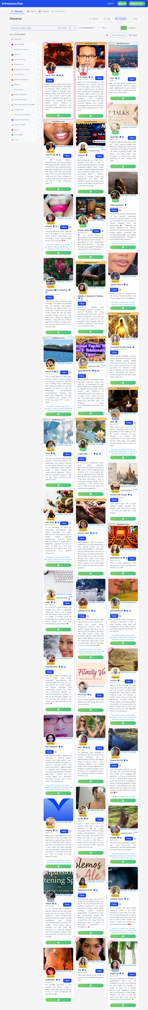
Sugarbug (114, 973)
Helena (48, 904)
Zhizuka (48, 226)
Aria (80, 970)
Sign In (111, 3)
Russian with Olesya (118, 495)
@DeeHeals (49, 525)
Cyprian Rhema (116, 284)
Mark (112, 422)
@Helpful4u (49, 982)
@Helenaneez (49, 906)
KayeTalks (114, 137)
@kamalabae (114, 840)
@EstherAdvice (50, 669)
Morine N (49, 372)
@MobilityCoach (83, 300)
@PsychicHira (82, 373)
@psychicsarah (51, 77)
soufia (80, 819)
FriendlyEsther (51, 667)
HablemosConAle (85, 890)
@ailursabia (81, 750)
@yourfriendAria (83, 972)
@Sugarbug (114, 976)
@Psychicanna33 (50, 455)
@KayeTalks (114, 139)
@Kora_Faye (82, 697)
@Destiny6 (48, 833)
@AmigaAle (81, 892)
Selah (47, 602)
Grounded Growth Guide (121, 347)
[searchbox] (112, 28)
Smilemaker (50, 980)
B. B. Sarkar (83, 77)
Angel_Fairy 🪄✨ (85, 454)
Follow (50, 81)
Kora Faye (82, 694)
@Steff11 (113, 80)
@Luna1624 (49, 605)
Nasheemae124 (116, 611)
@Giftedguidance (116, 207)
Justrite (113, 680)
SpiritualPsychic (85, 371)
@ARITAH (81, 613)
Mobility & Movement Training (90, 296)
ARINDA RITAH (84, 611)
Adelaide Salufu (117, 899)
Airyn (80, 747)
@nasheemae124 (115, 613)
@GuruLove (114, 424)
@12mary (48, 749)
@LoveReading (83, 232)
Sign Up (122, 3)
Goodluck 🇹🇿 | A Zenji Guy (56, 290)
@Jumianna (49, 157)
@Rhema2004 (115, 287)
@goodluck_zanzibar (52, 294)
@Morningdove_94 (116, 762)
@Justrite (113, 683)
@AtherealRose (115, 560)
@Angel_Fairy (82, 456)
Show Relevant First (119, 35)
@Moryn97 (48, 374)
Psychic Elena (84, 230)
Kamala (113, 838)
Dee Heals (49, 522)
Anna (47, 453)
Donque (81, 155)
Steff (112, 78)
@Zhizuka (48, 228)
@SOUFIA (81, 821)
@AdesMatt (114, 901)
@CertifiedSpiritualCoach (118, 349)
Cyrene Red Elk (116, 760)
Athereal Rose (116, 558)
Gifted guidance (117, 205)
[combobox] (109, 28)
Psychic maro (84, 533)
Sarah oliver (51, 75)
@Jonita (80, 157)
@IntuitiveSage (83, 79)
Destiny (48, 830)
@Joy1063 (81, 535)
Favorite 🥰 (50, 155)
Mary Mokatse (51, 747)
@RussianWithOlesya (117, 497)
